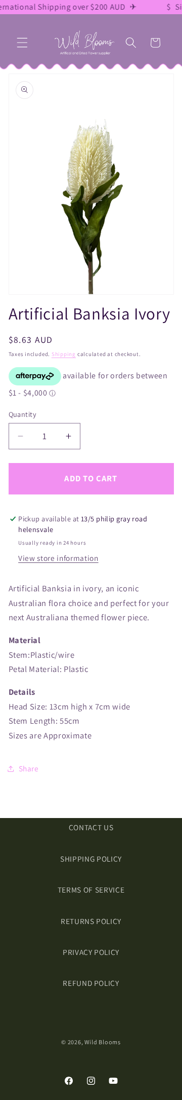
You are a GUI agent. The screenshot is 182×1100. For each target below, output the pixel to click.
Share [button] (29, 768)
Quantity (23, 414)
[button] (22, 42)
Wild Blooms (102, 1042)
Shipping (64, 354)
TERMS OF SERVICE (91, 889)
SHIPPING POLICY (91, 859)
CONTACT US (91, 827)
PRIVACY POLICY (91, 952)
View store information (58, 558)
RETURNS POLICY (91, 921)
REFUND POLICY (91, 983)
